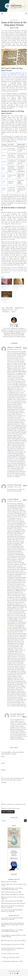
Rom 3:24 (3, 168)
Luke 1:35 (20, 391)
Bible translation (9, 307)
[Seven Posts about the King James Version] (6, 281)
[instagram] (15, 973)
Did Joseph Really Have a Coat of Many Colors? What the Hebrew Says (12, 888)
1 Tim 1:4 (3, 182)
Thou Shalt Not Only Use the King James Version (18, 286)
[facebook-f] (10, 973)
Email (3, 763)
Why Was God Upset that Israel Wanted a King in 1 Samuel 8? (12, 906)
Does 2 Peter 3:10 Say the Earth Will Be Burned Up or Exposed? (12, 910)
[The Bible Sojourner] (14, 6)
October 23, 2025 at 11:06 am (14, 501)
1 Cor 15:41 (3, 176)
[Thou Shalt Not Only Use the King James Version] (18, 281)
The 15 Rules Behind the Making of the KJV (6, 298)
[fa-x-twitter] (12, 973)
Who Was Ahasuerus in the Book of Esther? (13, 903)
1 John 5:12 (4, 189)
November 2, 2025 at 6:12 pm (14, 487)
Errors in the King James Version (14, 140)
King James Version (19, 307)
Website (3, 770)
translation (13, 311)
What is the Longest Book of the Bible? (12, 901)
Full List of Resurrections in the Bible (11, 892)
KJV (16, 309)
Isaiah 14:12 (10, 360)
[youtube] (17, 973)
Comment (4, 782)
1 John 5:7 (23, 442)
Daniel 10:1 (12, 458)
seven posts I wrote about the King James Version (14, 271)
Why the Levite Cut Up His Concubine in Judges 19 (12, 897)
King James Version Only (7, 309)
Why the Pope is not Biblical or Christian (12, 894)
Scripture (14, 20)
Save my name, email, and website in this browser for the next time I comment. (12, 779)
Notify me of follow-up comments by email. (13, 804)
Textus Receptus (5, 311)
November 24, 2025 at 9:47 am (14, 349)
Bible (3, 307)
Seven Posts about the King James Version (5, 286)
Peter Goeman (14, 324)
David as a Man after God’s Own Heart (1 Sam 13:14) (13, 885)
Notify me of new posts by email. (10, 808)
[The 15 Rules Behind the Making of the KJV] (6, 294)
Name (3, 756)
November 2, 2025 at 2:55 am (17, 716)
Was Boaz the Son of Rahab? (9, 882)
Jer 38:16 (4, 149)
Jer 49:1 (4, 155)
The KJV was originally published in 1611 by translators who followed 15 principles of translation (14, 74)
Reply (25, 348)
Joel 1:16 (4, 162)
